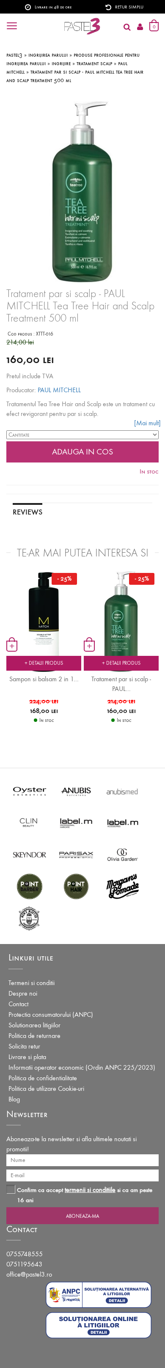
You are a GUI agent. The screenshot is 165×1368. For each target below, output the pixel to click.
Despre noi (22, 993)
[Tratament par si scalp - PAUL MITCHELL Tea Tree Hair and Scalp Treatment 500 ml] (121, 621)
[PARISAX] (76, 854)
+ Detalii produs (44, 663)
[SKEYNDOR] (29, 854)
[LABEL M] (76, 822)
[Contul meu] (140, 27)
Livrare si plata (27, 1057)
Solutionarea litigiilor (34, 1025)
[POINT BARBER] (29, 886)
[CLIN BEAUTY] (29, 822)
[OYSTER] (29, 790)
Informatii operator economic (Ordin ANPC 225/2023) (81, 1067)
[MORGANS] (122, 886)
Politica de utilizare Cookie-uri (46, 1088)
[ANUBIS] (76, 790)
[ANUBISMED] (122, 790)
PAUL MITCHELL (59, 390)
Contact (18, 1004)
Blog (14, 1099)
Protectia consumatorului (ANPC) (50, 1014)
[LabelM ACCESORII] (122, 822)
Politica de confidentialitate (42, 1078)
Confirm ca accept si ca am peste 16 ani (84, 1195)
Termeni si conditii (31, 983)
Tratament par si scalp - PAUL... (121, 684)
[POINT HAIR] (76, 886)
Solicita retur (24, 1046)
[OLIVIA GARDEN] (122, 854)
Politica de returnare (34, 1036)
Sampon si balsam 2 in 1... (44, 679)
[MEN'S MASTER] (29, 917)
